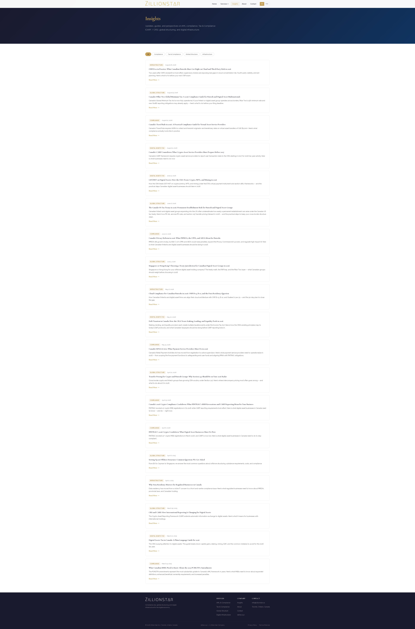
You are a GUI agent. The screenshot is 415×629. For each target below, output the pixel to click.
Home (214, 4)
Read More (154, 80)
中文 (267, 4)
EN (262, 4)
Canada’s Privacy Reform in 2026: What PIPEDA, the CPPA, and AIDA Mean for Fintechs (184, 238)
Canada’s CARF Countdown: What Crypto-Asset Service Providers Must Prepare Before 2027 (186, 152)
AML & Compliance (223, 603)
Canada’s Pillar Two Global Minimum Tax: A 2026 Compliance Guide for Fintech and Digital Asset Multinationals (194, 97)
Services (224, 4)
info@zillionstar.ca (258, 603)
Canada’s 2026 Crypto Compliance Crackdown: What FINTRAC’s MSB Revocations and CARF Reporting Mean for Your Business (201, 404)
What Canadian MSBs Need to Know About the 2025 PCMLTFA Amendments (180, 568)
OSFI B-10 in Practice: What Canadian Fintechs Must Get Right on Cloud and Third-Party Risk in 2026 (190, 69)
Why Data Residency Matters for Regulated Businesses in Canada (175, 484)
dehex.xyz (241, 615)
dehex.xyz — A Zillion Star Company (212, 625)
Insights (235, 4)
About (244, 4)
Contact (253, 4)
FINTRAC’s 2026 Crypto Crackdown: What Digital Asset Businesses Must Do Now (182, 432)
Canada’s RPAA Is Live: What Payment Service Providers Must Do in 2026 (178, 349)
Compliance (158, 54)
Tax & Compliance (174, 54)
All (148, 54)
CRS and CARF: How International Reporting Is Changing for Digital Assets (180, 512)
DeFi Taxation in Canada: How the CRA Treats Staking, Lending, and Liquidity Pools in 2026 (186, 321)
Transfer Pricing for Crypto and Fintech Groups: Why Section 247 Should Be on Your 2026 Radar (188, 376)
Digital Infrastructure (223, 615)
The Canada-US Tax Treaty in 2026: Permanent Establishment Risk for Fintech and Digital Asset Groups (191, 207)
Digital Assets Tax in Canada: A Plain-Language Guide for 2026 (174, 540)
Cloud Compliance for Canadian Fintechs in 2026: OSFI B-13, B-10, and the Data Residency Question (189, 293)
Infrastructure (207, 54)
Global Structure (192, 54)
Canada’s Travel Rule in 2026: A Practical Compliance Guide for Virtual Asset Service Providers (187, 124)
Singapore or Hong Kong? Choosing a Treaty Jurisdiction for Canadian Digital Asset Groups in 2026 (189, 266)
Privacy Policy (252, 625)
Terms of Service (264, 625)
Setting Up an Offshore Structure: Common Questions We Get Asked (177, 459)
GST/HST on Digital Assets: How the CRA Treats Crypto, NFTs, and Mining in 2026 (183, 180)
